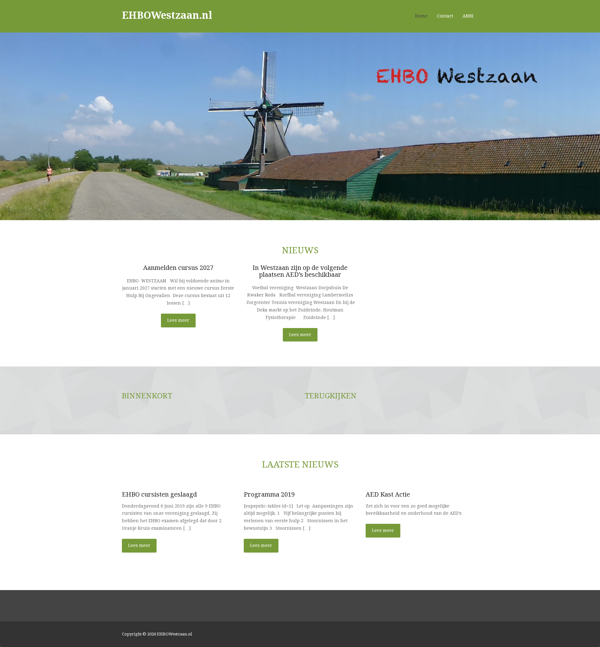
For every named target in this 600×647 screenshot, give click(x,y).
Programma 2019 (269, 494)
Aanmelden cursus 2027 (178, 267)
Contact (445, 15)
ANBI (467, 15)
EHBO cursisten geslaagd (159, 494)
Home (421, 15)
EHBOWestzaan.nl (167, 15)
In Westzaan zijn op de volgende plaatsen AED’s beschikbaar (300, 271)
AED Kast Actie (388, 494)
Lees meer (178, 320)
